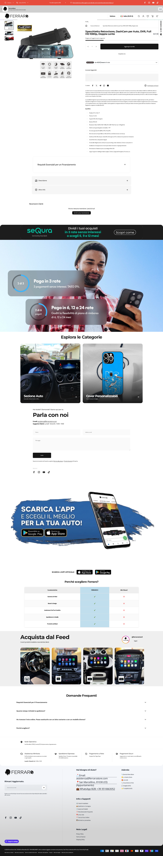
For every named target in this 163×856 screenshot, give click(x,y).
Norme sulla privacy (58, 461)
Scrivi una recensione (81, 213)
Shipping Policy (80, 839)
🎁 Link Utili (124, 780)
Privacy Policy (79, 834)
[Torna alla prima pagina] (86, 26)
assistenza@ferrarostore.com (47, 421)
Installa (160, 9)
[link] (96, 784)
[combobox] (9, 2)
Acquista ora (121, 54)
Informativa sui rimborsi (9, 852)
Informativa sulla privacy (19, 852)
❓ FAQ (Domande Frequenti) (84, 812)
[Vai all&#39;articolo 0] (9, 25)
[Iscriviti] (44, 788)
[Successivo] (72, 56)
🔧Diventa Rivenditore (127, 774)
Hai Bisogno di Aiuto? (152, 85)
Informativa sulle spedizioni (43, 852)
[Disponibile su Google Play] (103, 572)
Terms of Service (80, 837)
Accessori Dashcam (95, 26)
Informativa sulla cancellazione (67, 852)
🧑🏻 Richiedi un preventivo (83, 820)
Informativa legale (57, 852)
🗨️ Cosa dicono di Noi (127, 783)
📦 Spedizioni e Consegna (83, 806)
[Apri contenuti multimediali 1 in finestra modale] (46, 52)
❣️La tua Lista (80, 815)
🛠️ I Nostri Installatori (82, 803)
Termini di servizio (68, 461)
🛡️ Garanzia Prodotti (82, 809)
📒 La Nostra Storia (126, 777)
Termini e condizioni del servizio (31, 852)
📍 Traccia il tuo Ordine (82, 817)
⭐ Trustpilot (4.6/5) (126, 788)
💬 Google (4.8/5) (126, 786)
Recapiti (50, 852)
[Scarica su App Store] (85, 572)
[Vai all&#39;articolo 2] (9, 36)
